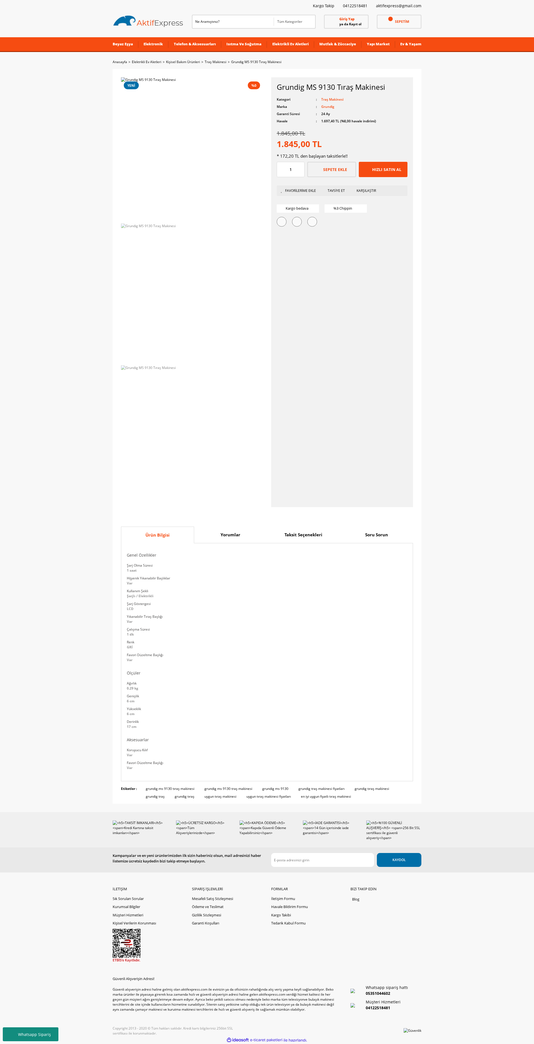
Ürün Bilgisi (157, 535)
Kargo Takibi (281, 914)
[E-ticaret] (266, 1040)
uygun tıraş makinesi (220, 796)
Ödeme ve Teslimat (208, 906)
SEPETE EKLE (335, 169)
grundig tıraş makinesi (372, 788)
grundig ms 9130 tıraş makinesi (170, 788)
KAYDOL (399, 859)
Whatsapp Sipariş (34, 1034)
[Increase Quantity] (300, 169)
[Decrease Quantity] (281, 169)
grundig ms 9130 (275, 788)
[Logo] (148, 22)
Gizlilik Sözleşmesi (206, 914)
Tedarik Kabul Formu (288, 923)
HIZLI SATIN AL (386, 169)
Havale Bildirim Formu (289, 906)
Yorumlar (230, 534)
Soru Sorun (376, 534)
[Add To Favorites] (300, 190)
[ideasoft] (238, 1040)
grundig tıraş (184, 796)
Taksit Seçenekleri (303, 534)
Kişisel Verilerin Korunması (134, 923)
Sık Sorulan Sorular (128, 898)
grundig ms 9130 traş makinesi (228, 788)
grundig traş (155, 796)
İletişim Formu (283, 898)
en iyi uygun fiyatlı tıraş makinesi (326, 796)
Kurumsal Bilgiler (126, 906)
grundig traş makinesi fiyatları (321, 788)
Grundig (327, 106)
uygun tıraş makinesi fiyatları (268, 796)
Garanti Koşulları (205, 923)
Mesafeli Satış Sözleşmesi (212, 898)
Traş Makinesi (332, 99)
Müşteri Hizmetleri (128, 914)
